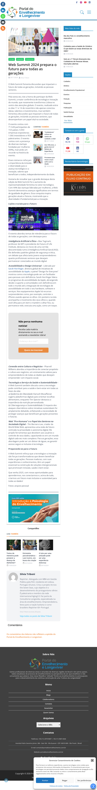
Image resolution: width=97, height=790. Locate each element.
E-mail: (33, 748)
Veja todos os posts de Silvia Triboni (36, 616)
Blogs (48, 695)
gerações (20, 59)
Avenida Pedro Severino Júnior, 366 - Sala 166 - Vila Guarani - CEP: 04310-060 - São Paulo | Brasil (48, 743)
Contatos (48, 704)
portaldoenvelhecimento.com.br (51, 752)
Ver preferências (84, 780)
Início (48, 690)
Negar (64, 780)
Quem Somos (48, 712)
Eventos (66, 94)
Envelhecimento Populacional (74, 90)
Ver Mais (68, 120)
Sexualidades (68, 116)
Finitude (66, 99)
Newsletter (48, 708)
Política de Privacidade (71, 786)
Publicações (68, 108)
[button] (92, 760)
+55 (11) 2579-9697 (45, 739)
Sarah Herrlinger (16, 268)
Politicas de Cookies (56, 786)
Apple (27, 271)
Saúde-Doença (69, 112)
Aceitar (45, 780)
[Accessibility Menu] (93, 786)
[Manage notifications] (6, 780)
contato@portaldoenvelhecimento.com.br (51, 748)
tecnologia (29, 59)
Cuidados (67, 81)
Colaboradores (48, 699)
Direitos (66, 86)
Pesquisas (67, 103)
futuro (11, 59)
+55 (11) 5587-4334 (59, 739)
